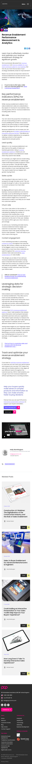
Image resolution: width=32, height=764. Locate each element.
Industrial (19, 718)
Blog (2, 725)
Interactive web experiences (5, 747)
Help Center (4, 727)
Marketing (19, 725)
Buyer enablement (9, 464)
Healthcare (20, 720)
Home (2, 718)
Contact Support (5, 729)
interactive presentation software (14, 402)
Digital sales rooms (6, 750)
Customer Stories (6, 722)
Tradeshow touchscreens (8, 740)
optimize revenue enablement (19, 362)
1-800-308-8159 (6, 695)
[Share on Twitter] (27, 48)
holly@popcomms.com (15, 454)
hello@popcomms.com (8, 700)
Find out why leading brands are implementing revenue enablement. (15, 276)
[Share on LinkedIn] (25, 48)
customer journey (20, 251)
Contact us (6, 709)
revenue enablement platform (13, 151)
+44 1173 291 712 (6, 698)
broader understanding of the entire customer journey (16, 132)
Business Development (23, 727)
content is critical (7, 243)
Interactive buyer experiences (5, 737)
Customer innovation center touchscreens (7, 743)
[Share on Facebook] (29, 48)
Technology (20, 722)
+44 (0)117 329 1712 (14, 455)
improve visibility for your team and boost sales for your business (15, 66)
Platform (3, 720)
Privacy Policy (4, 761)
